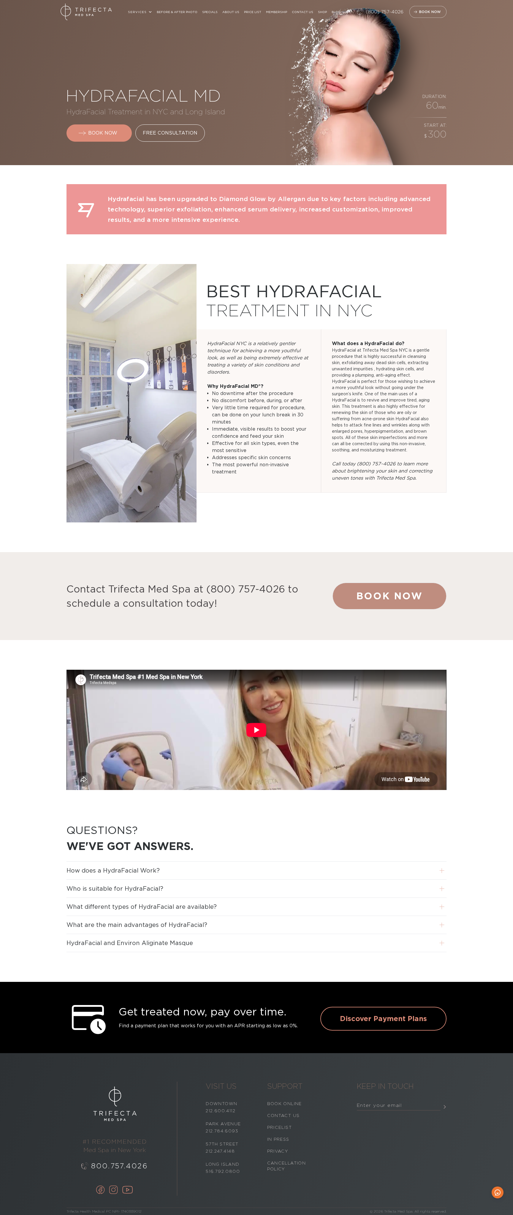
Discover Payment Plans (383, 1018)
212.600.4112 (220, 1110)
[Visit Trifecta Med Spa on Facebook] (100, 1190)
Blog (336, 12)
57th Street (222, 1144)
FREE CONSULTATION (170, 133)
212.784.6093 (222, 1131)
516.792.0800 (223, 1171)
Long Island (222, 1164)
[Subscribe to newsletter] (444, 1106)
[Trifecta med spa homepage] (86, 12)
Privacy (277, 1151)
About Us (230, 12)
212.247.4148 (220, 1151)
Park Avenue (223, 1123)
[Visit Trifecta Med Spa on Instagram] (113, 1190)
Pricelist (279, 1127)
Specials (210, 12)
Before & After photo (177, 12)
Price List (252, 12)
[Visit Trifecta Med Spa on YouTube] (128, 1190)
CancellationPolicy (286, 1166)
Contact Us (302, 12)
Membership (276, 12)
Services (137, 12)
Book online (284, 1103)
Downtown (221, 1103)
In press (278, 1139)
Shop (322, 12)
